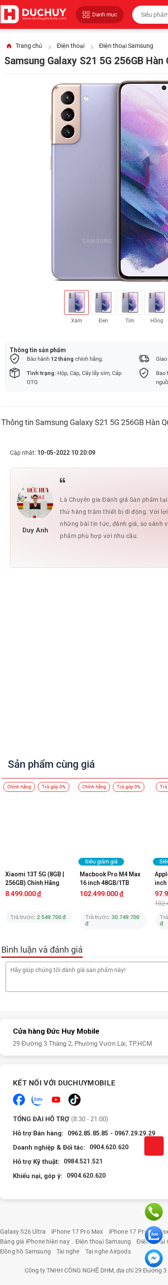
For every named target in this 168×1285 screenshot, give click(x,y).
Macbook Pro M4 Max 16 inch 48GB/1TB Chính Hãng (111, 878)
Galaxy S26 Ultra (23, 1231)
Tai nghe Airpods (108, 1251)
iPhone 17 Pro (128, 1231)
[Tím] (130, 302)
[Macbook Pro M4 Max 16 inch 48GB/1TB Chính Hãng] (113, 828)
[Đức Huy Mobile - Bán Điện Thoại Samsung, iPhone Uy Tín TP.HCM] (33, 14)
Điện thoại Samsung (103, 1241)
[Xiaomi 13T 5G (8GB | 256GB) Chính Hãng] (38, 828)
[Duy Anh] (35, 501)
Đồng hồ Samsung (25, 1251)
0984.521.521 (83, 1161)
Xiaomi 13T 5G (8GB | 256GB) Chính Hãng (35, 878)
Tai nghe (68, 1251)
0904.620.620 (109, 1147)
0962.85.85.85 (88, 1133)
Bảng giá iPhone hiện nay (35, 1241)
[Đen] (103, 302)
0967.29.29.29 (135, 1133)
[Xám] (76, 302)
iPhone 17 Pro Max (77, 1231)
